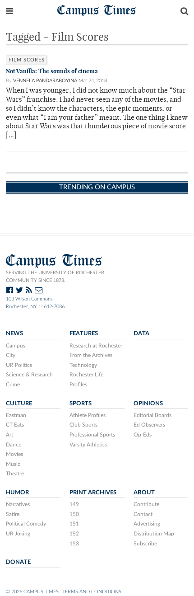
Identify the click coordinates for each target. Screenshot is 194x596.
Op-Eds (143, 434)
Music (13, 464)
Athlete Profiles (87, 415)
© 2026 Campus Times (32, 591)
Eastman (16, 415)
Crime (13, 384)
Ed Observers (149, 424)
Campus (15, 345)
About (144, 492)
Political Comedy (26, 523)
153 (74, 543)
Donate (18, 562)
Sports (80, 403)
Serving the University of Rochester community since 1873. (55, 276)
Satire (12, 514)
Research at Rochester (95, 345)
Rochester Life (86, 374)
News (14, 333)
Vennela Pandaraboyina (45, 80)
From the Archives (90, 355)
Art (9, 434)
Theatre (15, 473)
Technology (83, 365)
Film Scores (27, 59)
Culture (19, 403)
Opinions (148, 403)
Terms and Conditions (91, 591)
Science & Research (29, 374)
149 (74, 504)
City (10, 355)
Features (83, 333)
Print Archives (92, 492)
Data (141, 333)
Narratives (18, 504)
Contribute (146, 504)
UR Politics (19, 365)
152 (74, 533)
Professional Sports (92, 434)
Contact (143, 514)
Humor (17, 492)
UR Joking (18, 533)
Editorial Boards (152, 415)
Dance (13, 444)
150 (74, 514)
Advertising (147, 523)
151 (74, 523)
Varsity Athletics (88, 444)
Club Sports (83, 424)
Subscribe (145, 543)
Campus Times (96, 9)
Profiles (78, 384)
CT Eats (15, 424)
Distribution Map (154, 533)
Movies (14, 454)
